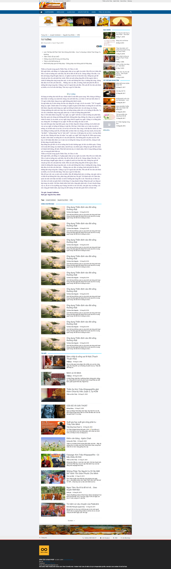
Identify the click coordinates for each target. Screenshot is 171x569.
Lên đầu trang (126, 538)
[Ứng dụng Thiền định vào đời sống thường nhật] (53, 213)
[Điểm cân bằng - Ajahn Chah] (53, 444)
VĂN (71, 200)
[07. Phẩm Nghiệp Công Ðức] (109, 124)
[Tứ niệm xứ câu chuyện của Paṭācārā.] (53, 509)
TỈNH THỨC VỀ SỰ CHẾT (51, 56)
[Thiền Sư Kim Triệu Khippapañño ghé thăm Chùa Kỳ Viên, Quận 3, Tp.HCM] (53, 395)
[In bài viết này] (100, 46)
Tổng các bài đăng (105, 12)
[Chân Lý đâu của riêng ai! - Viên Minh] (109, 66)
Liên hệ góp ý (106, 538)
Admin (94, 12)
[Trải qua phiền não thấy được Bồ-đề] (109, 117)
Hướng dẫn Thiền (71, 441)
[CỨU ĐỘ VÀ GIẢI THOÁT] (53, 411)
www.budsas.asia (68, 559)
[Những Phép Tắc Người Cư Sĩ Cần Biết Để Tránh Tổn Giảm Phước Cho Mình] (53, 477)
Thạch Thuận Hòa (50, 563)
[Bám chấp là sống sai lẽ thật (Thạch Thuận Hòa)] (53, 362)
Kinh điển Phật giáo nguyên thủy (76, 507)
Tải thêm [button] (70, 520)
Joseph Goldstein (51, 200)
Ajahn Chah (116, 1)
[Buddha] (106, 130)
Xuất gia (69, 492)
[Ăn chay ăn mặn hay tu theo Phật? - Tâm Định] (109, 35)
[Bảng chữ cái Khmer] (109, 43)
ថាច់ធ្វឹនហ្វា (69, 361)
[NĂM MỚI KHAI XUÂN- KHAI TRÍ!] (109, 86)
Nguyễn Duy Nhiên (63, 200)
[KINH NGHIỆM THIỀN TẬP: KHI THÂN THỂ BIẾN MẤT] (109, 109)
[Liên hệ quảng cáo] (85, 26)
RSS (116, 538)
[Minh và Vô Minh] (53, 379)
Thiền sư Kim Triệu (107, 1)
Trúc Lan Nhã (70, 476)
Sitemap (130, 1)
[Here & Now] (44, 555)
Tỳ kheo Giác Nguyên (72, 212)
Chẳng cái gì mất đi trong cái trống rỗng (56, 59)
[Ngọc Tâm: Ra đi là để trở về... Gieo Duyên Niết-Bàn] (53, 493)
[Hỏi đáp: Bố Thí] (109, 93)
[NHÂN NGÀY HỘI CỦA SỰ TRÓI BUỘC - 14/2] (109, 101)
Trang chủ (44, 537)
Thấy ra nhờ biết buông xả (52, 61)
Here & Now (123, 1)
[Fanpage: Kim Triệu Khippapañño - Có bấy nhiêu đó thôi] (53, 460)
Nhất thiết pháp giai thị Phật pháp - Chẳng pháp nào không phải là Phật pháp (68, 63)
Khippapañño (49, 12)
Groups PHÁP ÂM (83, 12)
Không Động (70, 408)
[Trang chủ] (41, 12)
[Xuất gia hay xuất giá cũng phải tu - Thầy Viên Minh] (53, 428)
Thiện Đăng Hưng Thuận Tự (74, 427)
